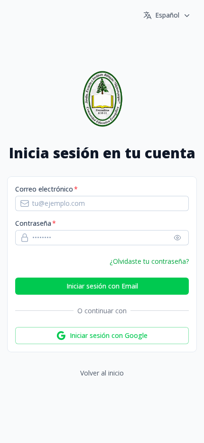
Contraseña (33, 223)
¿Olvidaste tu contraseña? (149, 261)
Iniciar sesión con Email (102, 285)
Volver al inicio (102, 372)
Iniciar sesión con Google (109, 335)
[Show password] (177, 237)
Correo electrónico (44, 188)
